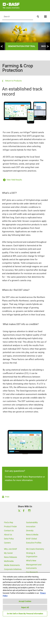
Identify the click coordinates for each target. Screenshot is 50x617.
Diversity (29, 530)
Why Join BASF (10, 549)
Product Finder (10, 526)
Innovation (30, 526)
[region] (25, 594)
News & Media (32, 534)
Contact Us (9, 530)
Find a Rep (8, 522)
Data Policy (9, 539)
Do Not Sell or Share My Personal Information (25, 614)
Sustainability (32, 522)
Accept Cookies (25, 601)
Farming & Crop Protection (17, 68)
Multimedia (9, 561)
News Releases (10, 557)
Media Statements (12, 565)
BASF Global (31, 539)
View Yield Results (14, 180)
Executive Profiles (33, 543)
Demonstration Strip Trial (21, 46)
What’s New (31, 560)
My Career (8, 553)
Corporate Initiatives (13, 569)
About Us (8, 534)
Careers (7, 543)
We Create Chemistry (35, 549)
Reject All (25, 607)
